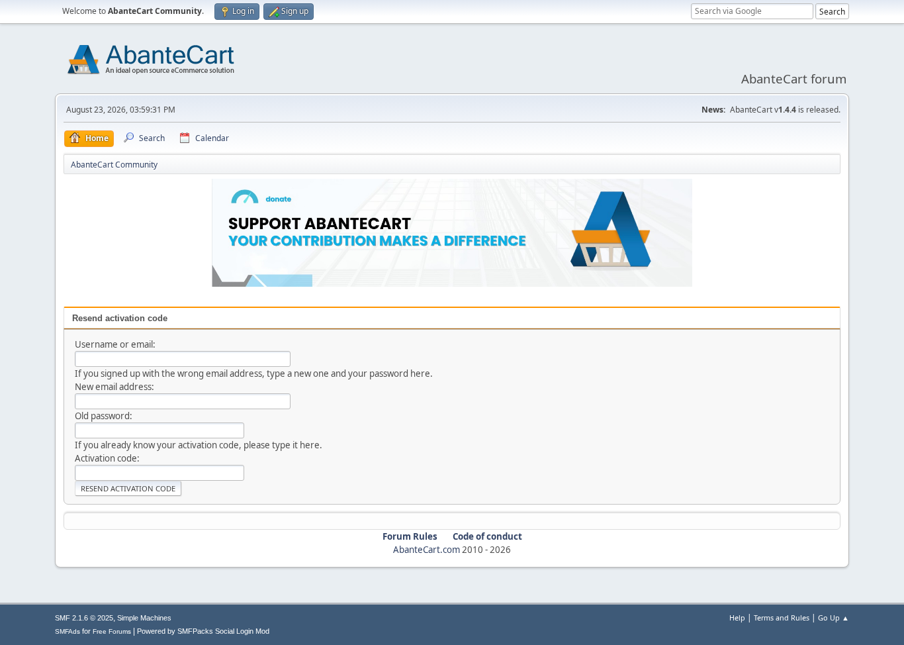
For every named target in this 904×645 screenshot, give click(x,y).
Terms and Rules (781, 617)
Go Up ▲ (833, 617)
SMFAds (67, 631)
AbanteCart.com (426, 550)
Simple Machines (144, 618)
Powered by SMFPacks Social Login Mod (203, 631)
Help (737, 617)
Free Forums (112, 631)
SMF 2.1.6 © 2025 (84, 618)
